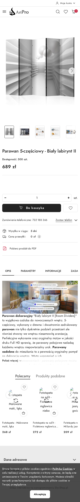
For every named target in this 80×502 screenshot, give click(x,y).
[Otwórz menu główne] (4, 11)
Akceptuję (40, 494)
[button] (72, 71)
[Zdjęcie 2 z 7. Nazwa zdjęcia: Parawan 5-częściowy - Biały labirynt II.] (25, 132)
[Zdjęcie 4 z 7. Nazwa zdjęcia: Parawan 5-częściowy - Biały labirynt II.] (55, 132)
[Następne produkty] (70, 394)
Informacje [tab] (53, 271)
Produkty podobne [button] (50, 376)
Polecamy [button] (22, 376)
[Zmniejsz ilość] (5, 197)
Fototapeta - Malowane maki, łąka (15, 424)
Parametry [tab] (28, 271)
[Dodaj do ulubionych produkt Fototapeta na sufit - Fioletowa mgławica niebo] (55, 387)
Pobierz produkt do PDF (23, 248)
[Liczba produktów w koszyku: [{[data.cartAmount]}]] (73, 11)
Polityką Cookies (62, 469)
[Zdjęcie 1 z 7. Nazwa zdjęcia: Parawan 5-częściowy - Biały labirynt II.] (9, 132)
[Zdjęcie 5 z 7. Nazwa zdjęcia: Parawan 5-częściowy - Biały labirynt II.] (71, 132)
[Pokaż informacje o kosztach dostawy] (39, 236)
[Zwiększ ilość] (68, 197)
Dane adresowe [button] (15, 459)
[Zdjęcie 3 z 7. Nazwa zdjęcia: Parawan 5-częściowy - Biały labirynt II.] (40, 132)
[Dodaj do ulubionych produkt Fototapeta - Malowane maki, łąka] (24, 387)
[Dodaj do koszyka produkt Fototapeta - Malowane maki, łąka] (23, 413)
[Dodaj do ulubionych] (70, 208)
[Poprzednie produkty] (9, 394)
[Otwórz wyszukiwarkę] (58, 11)
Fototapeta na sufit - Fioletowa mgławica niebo (44, 424)
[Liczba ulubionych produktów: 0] (66, 11)
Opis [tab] (8, 271)
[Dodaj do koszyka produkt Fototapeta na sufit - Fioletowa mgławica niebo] (54, 413)
